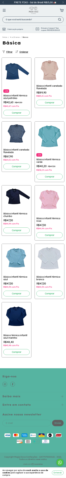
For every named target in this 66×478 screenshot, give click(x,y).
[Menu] (4, 10)
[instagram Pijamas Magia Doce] (4, 384)
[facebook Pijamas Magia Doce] (12, 384)
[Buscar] (60, 19)
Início (4, 37)
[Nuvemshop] (33, 464)
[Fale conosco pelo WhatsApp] (60, 462)
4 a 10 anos (15, 37)
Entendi (58, 472)
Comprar (16, 112)
